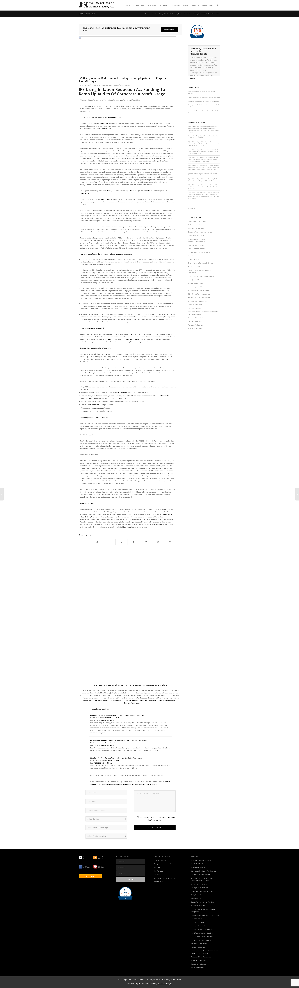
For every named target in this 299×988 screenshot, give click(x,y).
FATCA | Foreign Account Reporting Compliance (200, 271)
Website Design (133, 983)
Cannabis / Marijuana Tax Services (200, 232)
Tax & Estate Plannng (195, 321)
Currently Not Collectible (196, 245)
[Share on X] (97, 542)
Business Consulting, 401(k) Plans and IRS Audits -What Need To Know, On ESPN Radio (203, 137)
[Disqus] (130, 588)
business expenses (97, 405)
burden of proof (133, 339)
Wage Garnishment (195, 328)
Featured (97, 85)
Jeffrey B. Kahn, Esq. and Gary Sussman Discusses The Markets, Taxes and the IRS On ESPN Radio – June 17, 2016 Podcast (203, 186)
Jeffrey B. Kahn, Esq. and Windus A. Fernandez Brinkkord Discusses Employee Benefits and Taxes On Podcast (203, 180)
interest (92, 398)
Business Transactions (196, 228)
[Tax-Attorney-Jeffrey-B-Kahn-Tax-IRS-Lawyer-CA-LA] (96, 5)
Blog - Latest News (87, 13)
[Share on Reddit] (158, 542)
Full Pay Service (193, 280)
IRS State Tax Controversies (198, 301)
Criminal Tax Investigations (197, 235)
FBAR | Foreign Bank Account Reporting (201, 276)
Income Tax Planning (195, 283)
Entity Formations (194, 256)
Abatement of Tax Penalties (198, 221)
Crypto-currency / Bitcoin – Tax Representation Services (198, 240)
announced (104, 123)
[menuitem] (127, 5)
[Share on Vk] (146, 542)
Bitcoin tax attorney (129, 527)
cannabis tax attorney (154, 524)
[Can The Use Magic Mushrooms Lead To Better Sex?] (297, 494)
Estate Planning (193, 259)
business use (98, 408)
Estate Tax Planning (195, 266)
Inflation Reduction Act (95, 106)
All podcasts (192, 208)
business (109, 411)
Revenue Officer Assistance (198, 318)
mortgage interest (121, 392)
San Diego (157, 867)
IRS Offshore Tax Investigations (199, 294)
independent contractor (161, 396)
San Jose (157, 874)
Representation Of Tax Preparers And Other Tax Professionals (203, 313)
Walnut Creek (158, 882)
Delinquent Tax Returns (196, 249)
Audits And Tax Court (195, 225)
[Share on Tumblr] (134, 542)
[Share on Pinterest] (109, 542)
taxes (164, 509)
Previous (212, 48)
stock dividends (120, 398)
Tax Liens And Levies (195, 325)
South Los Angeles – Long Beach (165, 878)
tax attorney (89, 373)
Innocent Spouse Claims (196, 287)
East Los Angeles (160, 860)
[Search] (218, 5)
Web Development (148, 983)
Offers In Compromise (195, 305)
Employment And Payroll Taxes (199, 252)
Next (217, 48)
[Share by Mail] (170, 542)
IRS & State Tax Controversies (198, 290)
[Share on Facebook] (85, 542)
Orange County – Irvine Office (164, 864)
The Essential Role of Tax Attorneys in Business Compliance (204, 97)
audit (133, 334)
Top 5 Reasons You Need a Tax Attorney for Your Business (203, 101)
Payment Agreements (195, 308)
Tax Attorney (126, 85)
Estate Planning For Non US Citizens (200, 263)
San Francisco (159, 871)
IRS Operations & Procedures (110, 85)
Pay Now (90, 876)
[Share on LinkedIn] (122, 542)
